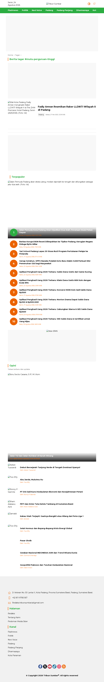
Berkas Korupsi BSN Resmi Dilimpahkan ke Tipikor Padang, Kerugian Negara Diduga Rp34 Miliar (56, 243)
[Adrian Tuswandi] (13, 469)
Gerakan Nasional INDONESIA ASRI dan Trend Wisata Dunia (48, 553)
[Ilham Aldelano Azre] (13, 505)
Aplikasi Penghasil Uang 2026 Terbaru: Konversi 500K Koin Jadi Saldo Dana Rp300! (55, 291)
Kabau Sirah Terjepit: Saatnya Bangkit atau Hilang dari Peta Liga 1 (51, 516)
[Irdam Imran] (13, 566)
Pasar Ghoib (26, 540)
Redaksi (11, 613)
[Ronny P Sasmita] (13, 493)
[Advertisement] (52, 33)
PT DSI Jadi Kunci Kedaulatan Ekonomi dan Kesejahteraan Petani (51, 492)
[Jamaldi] (13, 517)
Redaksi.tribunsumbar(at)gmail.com (28, 603)
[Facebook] (40, 666)
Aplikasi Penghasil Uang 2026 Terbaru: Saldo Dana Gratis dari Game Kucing (55, 272)
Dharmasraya (14, 651)
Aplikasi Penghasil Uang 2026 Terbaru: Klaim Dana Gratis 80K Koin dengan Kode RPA (55, 281)
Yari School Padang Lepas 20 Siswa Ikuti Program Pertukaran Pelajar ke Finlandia (53, 252)
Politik (10, 636)
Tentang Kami (14, 617)
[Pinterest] (50, 666)
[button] (89, 3)
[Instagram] (59, 666)
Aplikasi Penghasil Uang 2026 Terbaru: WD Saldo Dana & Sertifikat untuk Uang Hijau (54, 320)
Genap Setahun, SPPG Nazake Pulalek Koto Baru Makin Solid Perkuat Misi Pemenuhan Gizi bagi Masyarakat (54, 262)
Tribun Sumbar (51, 675)
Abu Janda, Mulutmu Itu (31, 479)
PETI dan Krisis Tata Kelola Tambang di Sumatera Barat (46, 504)
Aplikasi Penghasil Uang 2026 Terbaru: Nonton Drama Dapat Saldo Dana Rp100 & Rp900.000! (54, 300)
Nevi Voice (12, 640)
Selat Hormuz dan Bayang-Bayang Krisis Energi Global (46, 528)
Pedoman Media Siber (18, 621)
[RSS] (64, 666)
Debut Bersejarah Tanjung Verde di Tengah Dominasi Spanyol (50, 467)
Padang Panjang (15, 647)
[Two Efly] (13, 481)
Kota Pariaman (14, 655)
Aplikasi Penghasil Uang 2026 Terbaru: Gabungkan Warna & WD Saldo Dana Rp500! (55, 310)
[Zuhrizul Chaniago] (13, 554)
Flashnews (12, 632)
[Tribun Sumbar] (53, 4)
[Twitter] (45, 666)
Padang (41, 114)
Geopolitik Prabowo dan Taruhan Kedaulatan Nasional (46, 565)
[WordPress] (54, 666)
